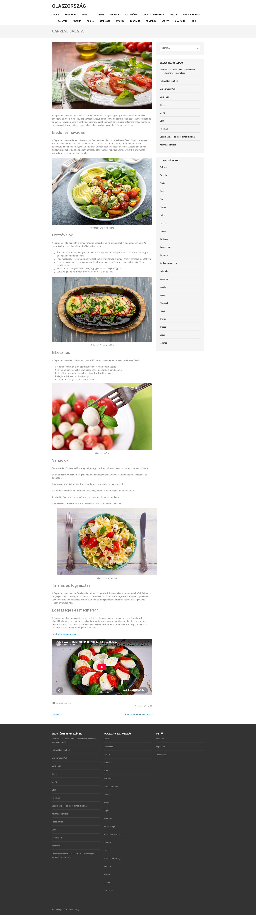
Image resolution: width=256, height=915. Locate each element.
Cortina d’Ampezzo (168, 263)
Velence (163, 343)
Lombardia (70, 14)
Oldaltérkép (161, 755)
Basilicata (105, 21)
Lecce (162, 295)
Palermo (163, 167)
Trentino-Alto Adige (112, 858)
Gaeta (162, 113)
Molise (173, 14)
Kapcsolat (160, 747)
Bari (161, 199)
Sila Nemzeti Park (167, 89)
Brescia (163, 223)
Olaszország (69, 6)
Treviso (163, 319)
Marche (77, 21)
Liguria (55, 14)
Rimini (162, 183)
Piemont (86, 14)
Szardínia (151, 21)
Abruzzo (114, 14)
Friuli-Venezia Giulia (154, 14)
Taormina (56, 846)
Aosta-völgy (131, 14)
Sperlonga (164, 97)
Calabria (62, 21)
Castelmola (57, 838)
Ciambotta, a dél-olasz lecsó (138, 714)
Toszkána (135, 21)
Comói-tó (164, 255)
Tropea (163, 327)
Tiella (162, 105)
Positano (164, 129)
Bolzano (163, 215)
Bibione (163, 207)
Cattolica (164, 239)
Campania (180, 21)
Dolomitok (164, 271)
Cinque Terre (165, 247)
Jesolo (163, 287)
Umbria (100, 14)
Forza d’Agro (57, 822)
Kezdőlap (160, 739)
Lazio (193, 21)
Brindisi (163, 231)
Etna (162, 121)
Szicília (120, 21)
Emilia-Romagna (191, 14)
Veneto (165, 21)
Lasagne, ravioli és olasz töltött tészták (177, 137)
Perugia (163, 311)
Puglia (90, 21)
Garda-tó (164, 279)
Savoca (55, 830)
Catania (163, 175)
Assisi (162, 191)
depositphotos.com (67, 634)
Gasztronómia (63, 703)
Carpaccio (56, 714)
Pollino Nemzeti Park (169, 81)
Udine (162, 335)
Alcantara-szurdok (168, 145)
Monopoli (164, 303)
